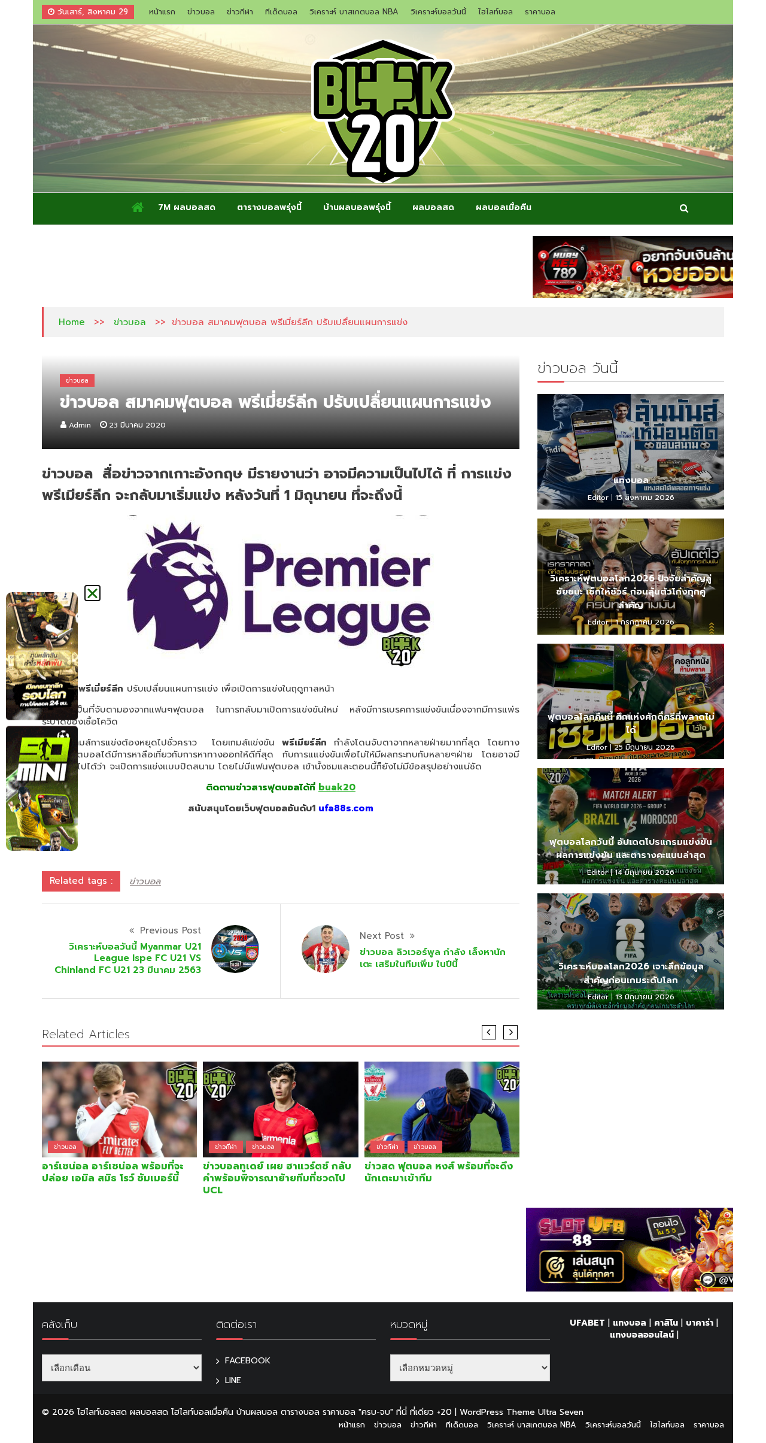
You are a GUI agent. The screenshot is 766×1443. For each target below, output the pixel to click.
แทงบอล (631, 480)
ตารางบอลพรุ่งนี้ (269, 207)
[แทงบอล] (630, 452)
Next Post (382, 935)
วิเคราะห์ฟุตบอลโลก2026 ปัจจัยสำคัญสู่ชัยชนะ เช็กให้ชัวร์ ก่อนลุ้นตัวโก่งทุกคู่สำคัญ (631, 592)
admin (80, 425)
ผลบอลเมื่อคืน (503, 207)
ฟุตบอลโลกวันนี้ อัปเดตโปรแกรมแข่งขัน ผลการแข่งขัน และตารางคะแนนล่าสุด (630, 848)
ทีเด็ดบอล (281, 11)
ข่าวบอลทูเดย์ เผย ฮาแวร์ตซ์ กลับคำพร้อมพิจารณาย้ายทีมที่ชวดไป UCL (277, 1178)
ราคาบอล (540, 11)
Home (72, 322)
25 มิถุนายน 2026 (644, 747)
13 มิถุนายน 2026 (644, 997)
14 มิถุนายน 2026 (644, 872)
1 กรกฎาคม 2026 (644, 622)
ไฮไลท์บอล (495, 11)
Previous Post (170, 930)
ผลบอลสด (433, 207)
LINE (233, 1380)
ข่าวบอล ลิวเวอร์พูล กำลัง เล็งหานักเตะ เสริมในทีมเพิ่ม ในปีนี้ (433, 958)
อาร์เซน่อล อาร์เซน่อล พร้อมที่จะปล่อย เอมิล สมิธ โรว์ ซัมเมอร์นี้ (113, 1172)
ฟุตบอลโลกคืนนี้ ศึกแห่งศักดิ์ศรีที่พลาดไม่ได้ (631, 723)
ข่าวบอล (201, 11)
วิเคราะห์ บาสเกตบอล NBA (354, 11)
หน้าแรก (162, 11)
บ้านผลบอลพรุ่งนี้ (357, 207)
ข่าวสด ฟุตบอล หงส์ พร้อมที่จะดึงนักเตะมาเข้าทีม (438, 1172)
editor (598, 497)
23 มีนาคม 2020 (137, 425)
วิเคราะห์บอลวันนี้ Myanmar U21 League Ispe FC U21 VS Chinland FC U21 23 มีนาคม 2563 (127, 958)
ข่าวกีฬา (240, 11)
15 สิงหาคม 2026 (644, 497)
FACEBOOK (247, 1360)
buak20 (336, 787)
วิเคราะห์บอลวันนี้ (438, 11)
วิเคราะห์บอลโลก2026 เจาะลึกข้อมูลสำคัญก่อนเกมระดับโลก (631, 973)
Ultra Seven (560, 1412)
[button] (92, 593)
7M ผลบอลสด (186, 207)
